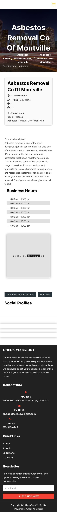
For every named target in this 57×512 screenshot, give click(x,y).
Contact (8, 457)
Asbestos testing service (20, 294)
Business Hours (15, 113)
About (6, 448)
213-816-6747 (10, 427)
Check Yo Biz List (14, 5)
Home (6, 58)
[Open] (54, 5)
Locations (9, 453)
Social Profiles (15, 116)
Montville (23, 62)
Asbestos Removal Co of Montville (25, 120)
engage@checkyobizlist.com (19, 413)
